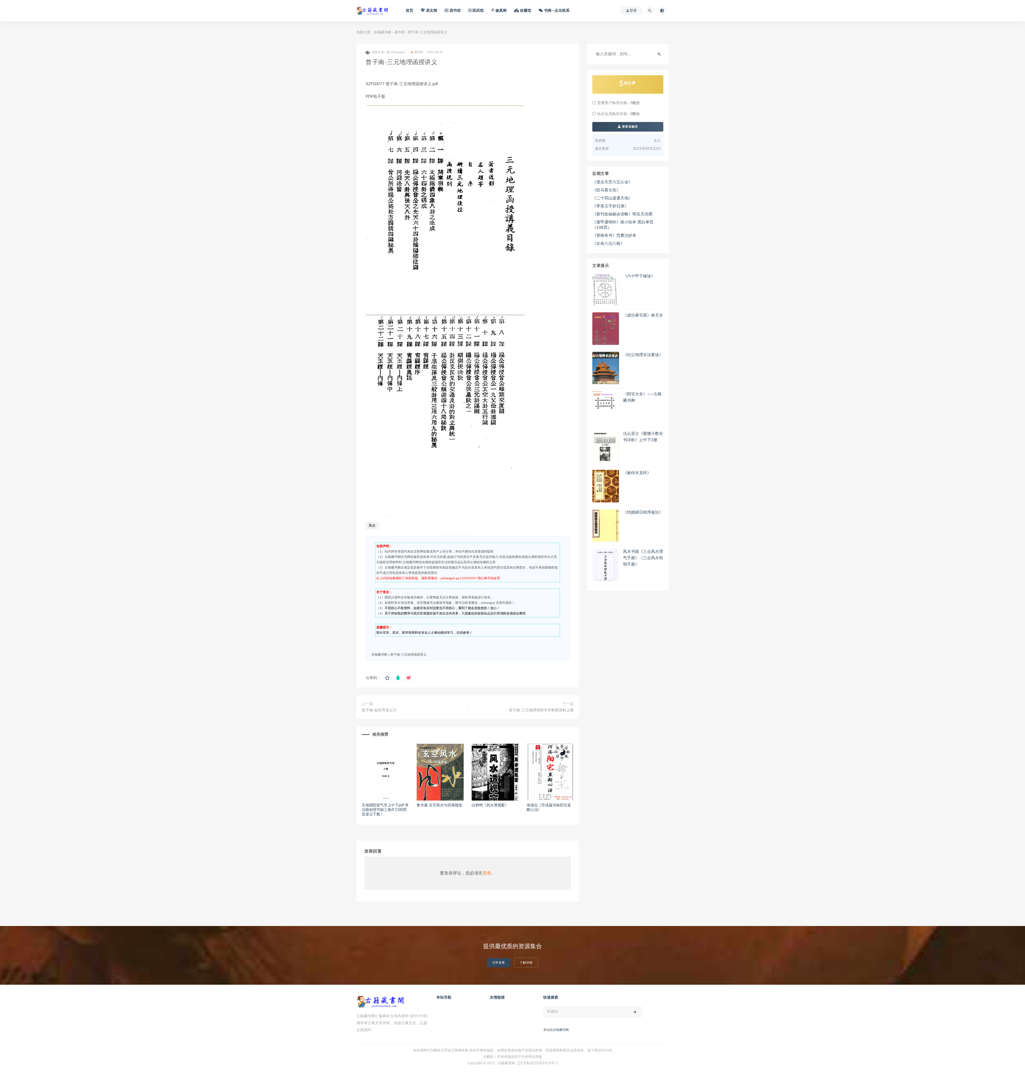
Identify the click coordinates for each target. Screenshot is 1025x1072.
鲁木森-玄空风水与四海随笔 (439, 805)
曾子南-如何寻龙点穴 (379, 710)
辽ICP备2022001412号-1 (537, 1063)
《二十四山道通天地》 (612, 198)
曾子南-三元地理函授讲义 (408, 654)
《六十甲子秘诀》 (639, 276)
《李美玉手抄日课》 (610, 206)
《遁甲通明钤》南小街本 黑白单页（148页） (622, 225)
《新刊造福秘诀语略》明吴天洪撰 (622, 214)
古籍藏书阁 (382, 32)
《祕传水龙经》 (637, 473)
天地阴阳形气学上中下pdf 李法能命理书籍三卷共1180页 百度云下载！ (385, 809)
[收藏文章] (387, 678)
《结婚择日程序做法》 (643, 512)
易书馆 (399, 32)
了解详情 (526, 962)
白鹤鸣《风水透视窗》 (490, 805)
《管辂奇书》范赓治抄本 (614, 236)
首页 (409, 11)
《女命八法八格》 (608, 244)
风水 (372, 525)
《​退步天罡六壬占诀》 (612, 182)
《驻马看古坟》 (606, 190)
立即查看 (498, 962)
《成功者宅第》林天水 (643, 315)
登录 (487, 873)
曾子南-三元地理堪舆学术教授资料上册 (541, 710)
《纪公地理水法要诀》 (643, 355)
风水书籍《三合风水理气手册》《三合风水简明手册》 (643, 558)
